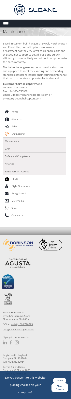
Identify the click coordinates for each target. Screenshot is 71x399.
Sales (14, 126)
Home (14, 111)
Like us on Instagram (17, 342)
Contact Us (17, 215)
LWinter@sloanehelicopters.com (22, 98)
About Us (16, 119)
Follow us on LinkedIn (5, 342)
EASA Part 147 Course (17, 171)
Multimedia (17, 200)
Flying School (18, 193)
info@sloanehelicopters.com (18, 329)
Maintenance (12, 141)
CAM (7, 148)
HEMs (14, 179)
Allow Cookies (60, 388)
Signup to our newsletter (16, 337)
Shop (14, 208)
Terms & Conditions (14, 367)
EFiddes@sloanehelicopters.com (29, 94)
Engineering (18, 133)
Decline (59, 380)
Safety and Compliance (17, 156)
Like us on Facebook (11, 342)
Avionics (9, 163)
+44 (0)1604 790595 (22, 324)
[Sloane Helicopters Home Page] (35, 10)
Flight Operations (20, 186)
